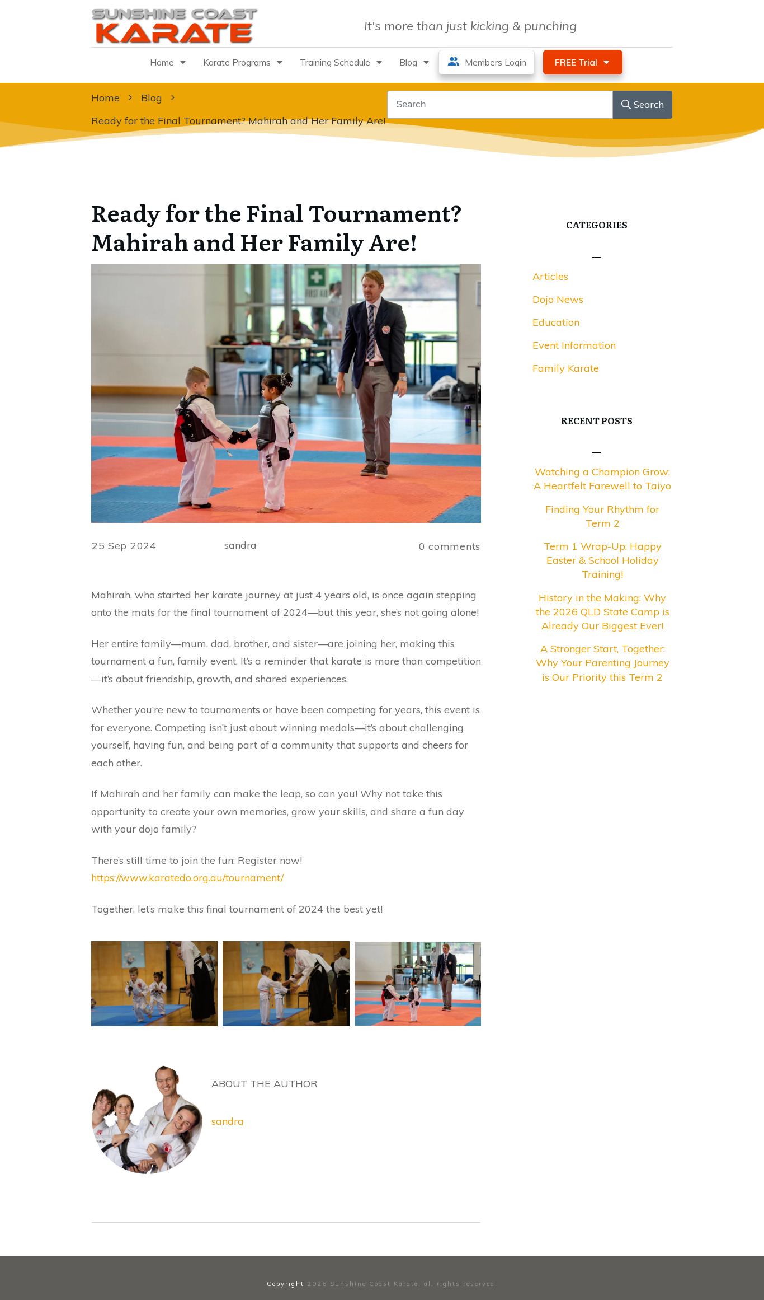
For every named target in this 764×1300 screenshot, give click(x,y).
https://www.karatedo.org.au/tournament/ (187, 877)
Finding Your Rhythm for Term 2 (602, 516)
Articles (550, 276)
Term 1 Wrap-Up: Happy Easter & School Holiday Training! (603, 560)
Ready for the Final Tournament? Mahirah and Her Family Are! (277, 226)
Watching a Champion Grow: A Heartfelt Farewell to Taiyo (602, 478)
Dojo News (557, 299)
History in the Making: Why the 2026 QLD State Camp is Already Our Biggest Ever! (602, 611)
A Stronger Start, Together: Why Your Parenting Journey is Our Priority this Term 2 (602, 662)
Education (555, 322)
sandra (227, 1121)
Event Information (574, 345)
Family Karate (565, 368)
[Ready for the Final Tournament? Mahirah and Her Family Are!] (286, 393)
